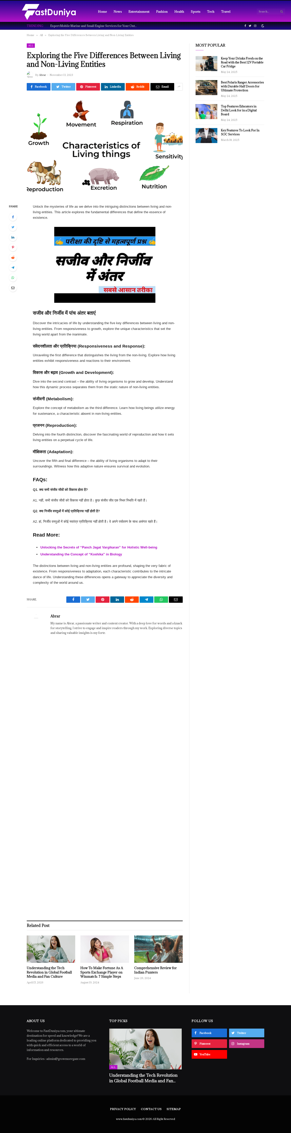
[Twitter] (13, 227)
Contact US (151, 1109)
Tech (210, 11)
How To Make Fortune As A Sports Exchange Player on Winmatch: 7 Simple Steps (101, 972)
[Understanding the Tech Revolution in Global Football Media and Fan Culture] (51, 949)
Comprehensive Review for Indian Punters (155, 970)
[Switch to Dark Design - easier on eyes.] (262, 25)
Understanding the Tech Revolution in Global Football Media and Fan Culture (49, 972)
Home (102, 11)
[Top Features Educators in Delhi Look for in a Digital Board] (206, 111)
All (30, 45)
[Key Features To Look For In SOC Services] (206, 135)
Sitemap (174, 1109)
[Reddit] (13, 257)
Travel (225, 11)
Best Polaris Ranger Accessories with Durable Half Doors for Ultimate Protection (242, 86)
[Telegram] (13, 267)
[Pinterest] (13, 247)
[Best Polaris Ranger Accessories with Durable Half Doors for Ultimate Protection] (206, 87)
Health (179, 11)
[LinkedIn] (13, 237)
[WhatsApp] (13, 278)
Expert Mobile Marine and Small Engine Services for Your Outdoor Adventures (94, 26)
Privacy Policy (123, 1109)
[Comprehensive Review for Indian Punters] (158, 949)
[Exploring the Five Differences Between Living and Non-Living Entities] (105, 147)
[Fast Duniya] (49, 11)
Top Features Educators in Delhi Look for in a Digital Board (239, 110)
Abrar (42, 74)
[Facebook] (13, 217)
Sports (195, 11)
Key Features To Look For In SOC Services (240, 132)
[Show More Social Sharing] (179, 87)
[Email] (13, 288)
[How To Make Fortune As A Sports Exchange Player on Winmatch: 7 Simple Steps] (104, 949)
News (118, 11)
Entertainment (138, 11)
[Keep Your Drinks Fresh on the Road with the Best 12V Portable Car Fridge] (206, 63)
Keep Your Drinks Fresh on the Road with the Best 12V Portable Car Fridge (242, 62)
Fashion (162, 11)
